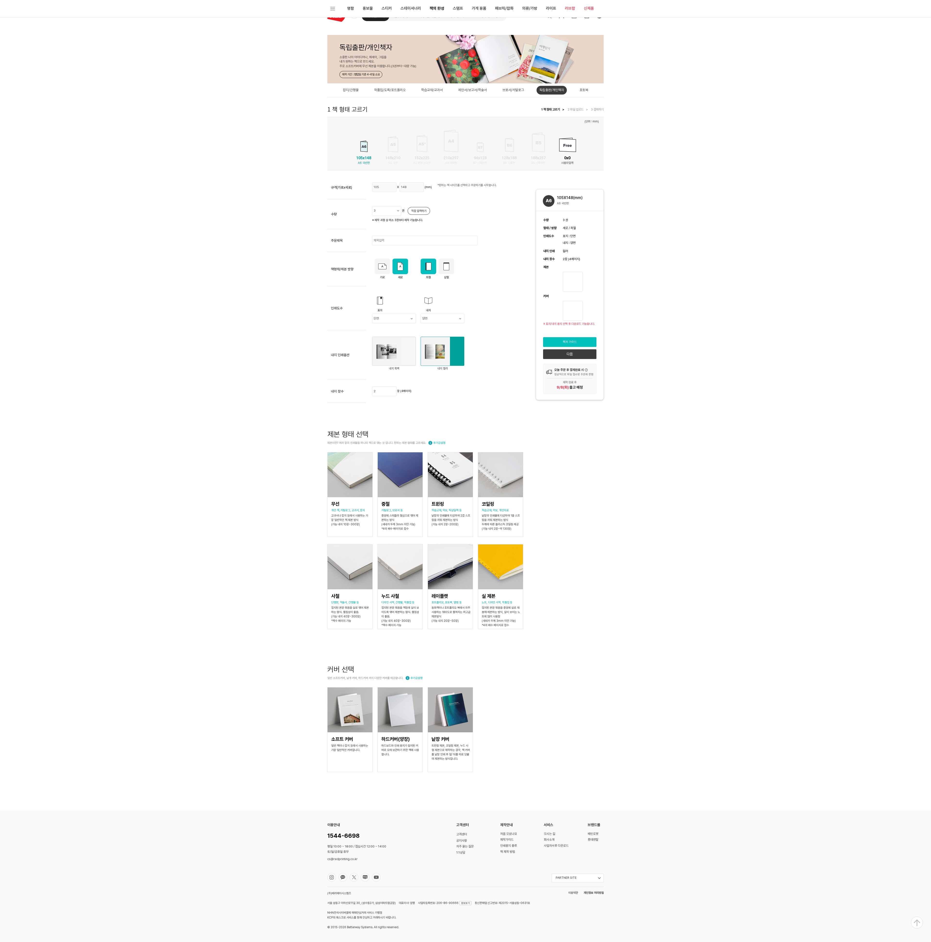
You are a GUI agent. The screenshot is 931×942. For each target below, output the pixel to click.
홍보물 (368, 8)
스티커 (387, 8)
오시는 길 (549, 834)
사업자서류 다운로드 (556, 845)
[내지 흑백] (396, 351)
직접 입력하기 (418, 211)
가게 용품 (479, 8)
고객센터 (461, 834)
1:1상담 (460, 852)
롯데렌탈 (593, 839)
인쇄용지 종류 (508, 845)
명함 (350, 8)
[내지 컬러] (444, 351)
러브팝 (570, 8)
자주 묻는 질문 (465, 846)
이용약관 (573, 892)
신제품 (589, 8)
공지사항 (461, 840)
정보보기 (465, 903)
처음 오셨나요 (508, 834)
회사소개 (549, 839)
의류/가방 (529, 8)
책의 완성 (437, 8)
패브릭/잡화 (504, 8)
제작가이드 (507, 839)
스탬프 (458, 8)
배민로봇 (593, 834)
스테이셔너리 (411, 8)
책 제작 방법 (507, 852)
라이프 (551, 8)
